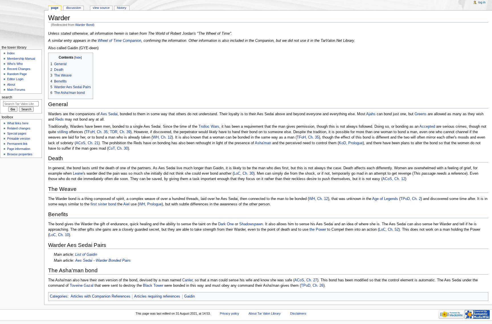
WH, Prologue (150, 204)
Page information (18, 148)
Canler (187, 280)
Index (11, 53)
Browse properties (19, 154)
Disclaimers (298, 313)
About (11, 84)
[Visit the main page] (22, 22)
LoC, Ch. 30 (243, 174)
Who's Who (15, 63)
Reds (59, 119)
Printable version (18, 138)
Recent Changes (18, 69)
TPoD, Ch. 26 (312, 286)
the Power (317, 230)
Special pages (16, 133)
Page (54, 7)
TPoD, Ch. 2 (410, 199)
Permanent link (17, 143)
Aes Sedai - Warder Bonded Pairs (103, 261)
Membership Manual (21, 58)
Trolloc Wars (208, 127)
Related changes (18, 128)
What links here (17, 123)
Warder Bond (84, 24)
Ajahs (371, 114)
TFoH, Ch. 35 (96, 132)
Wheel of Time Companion (119, 41)
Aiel (126, 204)
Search (7, 97)
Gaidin (189, 296)
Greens (421, 114)
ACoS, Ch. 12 (393, 179)
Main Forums (16, 89)
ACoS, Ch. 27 (305, 280)
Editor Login (15, 79)
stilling (62, 132)
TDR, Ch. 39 (120, 132)
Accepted (427, 127)
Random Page (17, 74)
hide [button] (78, 57)
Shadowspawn (251, 224)
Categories (58, 296)
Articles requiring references (157, 296)
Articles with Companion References (100, 296)
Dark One (226, 224)
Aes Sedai (109, 114)
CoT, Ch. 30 (118, 148)
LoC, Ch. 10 (59, 235)
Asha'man (263, 143)
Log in (481, 2)
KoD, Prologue (351, 143)
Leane (78, 174)
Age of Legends (385, 199)
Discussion (73, 7)
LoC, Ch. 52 (389, 230)
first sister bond (103, 204)
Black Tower (153, 286)
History (121, 7)
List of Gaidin (86, 255)
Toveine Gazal (81, 286)
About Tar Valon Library (265, 313)
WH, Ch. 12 (162, 137)
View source (101, 7)
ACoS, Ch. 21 (87, 143)
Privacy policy (229, 313)
